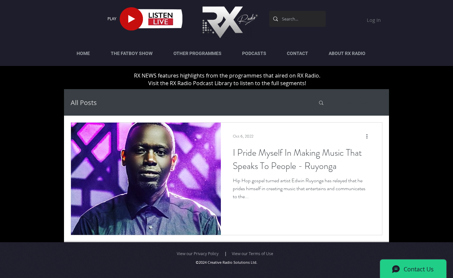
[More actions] (369, 136)
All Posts (84, 102)
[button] (321, 103)
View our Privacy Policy (198, 253)
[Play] (131, 18)
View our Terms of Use (252, 253)
